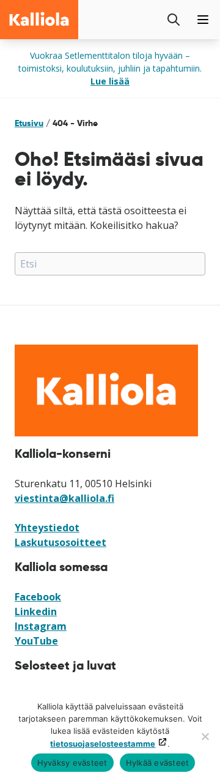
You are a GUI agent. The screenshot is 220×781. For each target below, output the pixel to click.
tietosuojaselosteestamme (102, 744)
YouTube (36, 641)
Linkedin (36, 611)
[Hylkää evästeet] (205, 736)
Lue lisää (110, 81)
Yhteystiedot (47, 527)
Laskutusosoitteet (60, 542)
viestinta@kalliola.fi (64, 498)
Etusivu (29, 123)
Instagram (41, 626)
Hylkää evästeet (157, 763)
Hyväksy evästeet (72, 763)
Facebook (38, 597)
